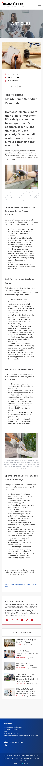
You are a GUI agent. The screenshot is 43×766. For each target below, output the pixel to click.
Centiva (25, 763)
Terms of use (27, 758)
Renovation (13, 74)
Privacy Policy (17, 758)
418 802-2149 (13, 733)
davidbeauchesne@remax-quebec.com (23, 735)
